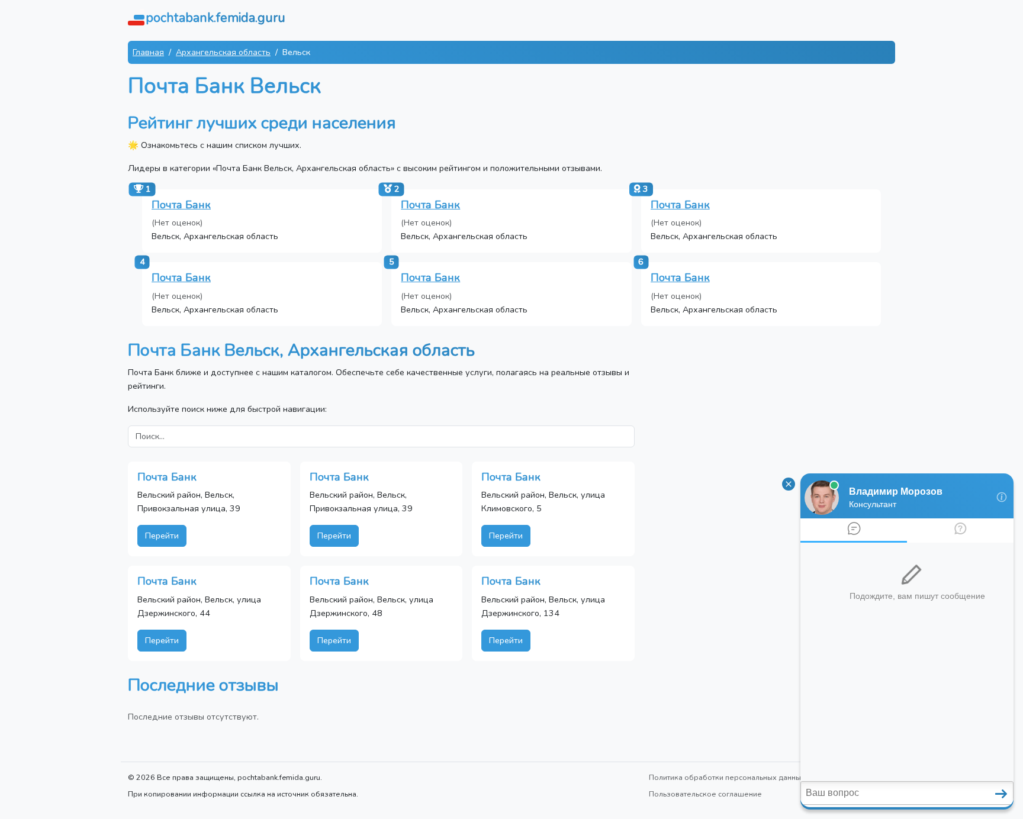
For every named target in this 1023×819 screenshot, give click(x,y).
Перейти (162, 535)
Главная (148, 52)
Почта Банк (181, 205)
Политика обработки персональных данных (727, 777)
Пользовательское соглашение (705, 794)
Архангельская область (223, 52)
